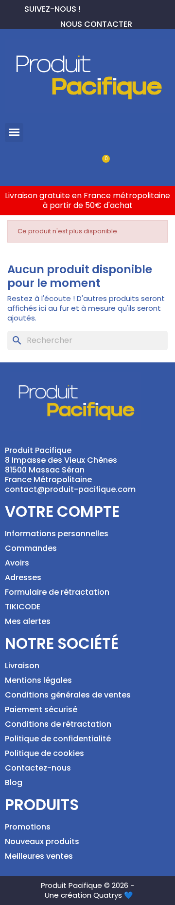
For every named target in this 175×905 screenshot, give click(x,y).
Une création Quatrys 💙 (89, 895)
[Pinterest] (104, 8)
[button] (14, 132)
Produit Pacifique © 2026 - (87, 885)
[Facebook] (88, 8)
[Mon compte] (71, 163)
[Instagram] (119, 8)
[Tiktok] (135, 8)
